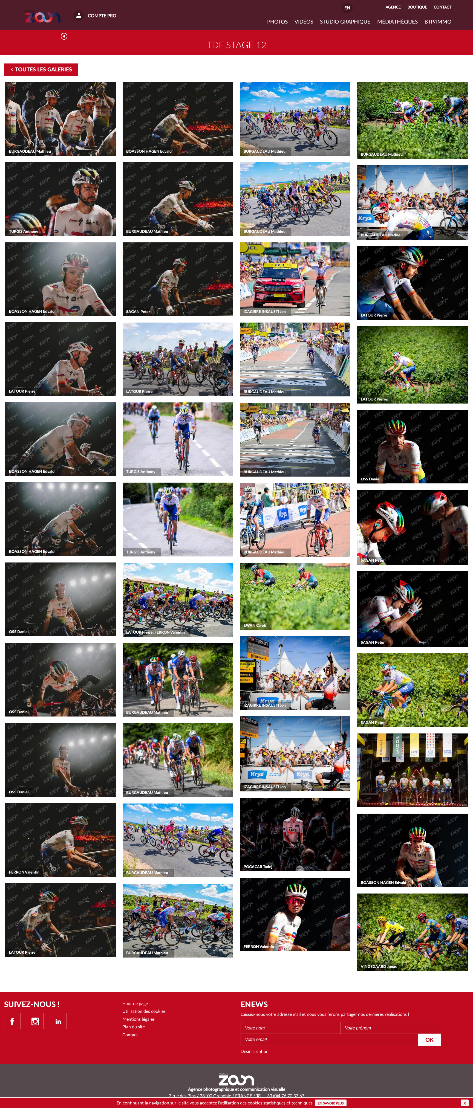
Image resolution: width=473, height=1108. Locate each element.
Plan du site (133, 1027)
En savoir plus (331, 1103)
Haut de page (135, 1004)
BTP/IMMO (438, 22)
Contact (130, 1035)
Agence (393, 7)
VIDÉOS (304, 22)
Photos (277, 22)
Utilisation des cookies (144, 1011)
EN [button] (347, 8)
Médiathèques (397, 22)
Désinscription (255, 1051)
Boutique (417, 7)
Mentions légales (138, 1019)
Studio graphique (345, 22)
